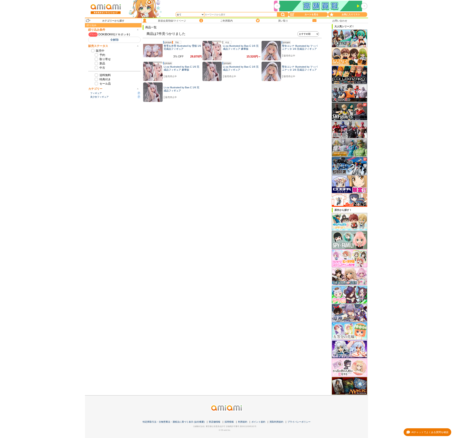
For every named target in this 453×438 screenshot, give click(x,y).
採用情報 (229, 421)
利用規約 (242, 421)
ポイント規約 (258, 421)
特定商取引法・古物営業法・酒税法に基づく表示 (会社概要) (174, 421)
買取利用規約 (276, 421)
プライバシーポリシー (299, 421)
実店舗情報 (214, 421)
